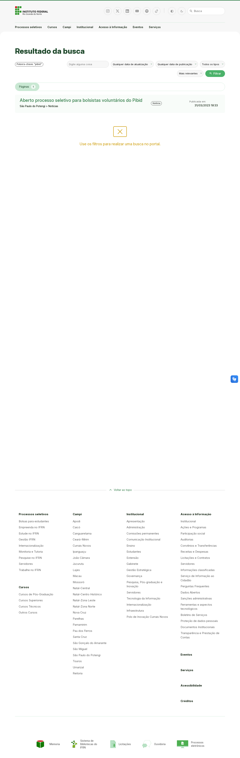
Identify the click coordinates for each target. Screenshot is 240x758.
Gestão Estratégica (139, 570)
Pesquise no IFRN (30, 558)
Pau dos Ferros (82, 631)
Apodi (76, 521)
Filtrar (215, 73)
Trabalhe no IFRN (30, 570)
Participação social (193, 533)
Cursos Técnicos (30, 606)
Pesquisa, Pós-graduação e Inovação (144, 584)
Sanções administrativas (196, 598)
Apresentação (136, 521)
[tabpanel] (120, 104)
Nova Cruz (79, 612)
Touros (77, 661)
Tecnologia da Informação (143, 598)
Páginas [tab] (26, 86)
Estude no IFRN (29, 533)
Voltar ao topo (123, 490)
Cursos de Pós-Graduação (36, 594)
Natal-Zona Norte (84, 606)
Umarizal (78, 667)
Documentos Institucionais (198, 627)
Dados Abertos (190, 592)
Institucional (85, 27)
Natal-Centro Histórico (87, 594)
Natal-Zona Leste (84, 600)
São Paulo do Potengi (86, 655)
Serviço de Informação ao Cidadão (197, 578)
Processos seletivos (28, 27)
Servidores (26, 564)
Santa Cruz (80, 637)
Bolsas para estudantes (34, 521)
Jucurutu (78, 564)
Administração (136, 527)
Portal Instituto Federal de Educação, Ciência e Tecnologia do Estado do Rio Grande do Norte (32, 10)
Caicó (76, 527)
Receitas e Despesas (194, 551)
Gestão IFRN (27, 539)
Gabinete (132, 564)
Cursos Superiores (31, 600)
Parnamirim (80, 624)
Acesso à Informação (113, 27)
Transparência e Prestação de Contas (200, 635)
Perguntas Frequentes (195, 586)
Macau (77, 576)
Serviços (155, 27)
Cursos (52, 27)
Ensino (131, 545)
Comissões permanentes (143, 533)
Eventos (138, 27)
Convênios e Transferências (199, 545)
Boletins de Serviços (194, 615)
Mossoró (78, 582)
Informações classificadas (198, 570)
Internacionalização (31, 545)
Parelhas (78, 618)
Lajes (76, 570)
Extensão (133, 558)
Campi (67, 27)
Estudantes (134, 551)
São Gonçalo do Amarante (89, 643)
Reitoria (77, 673)
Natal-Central (81, 588)
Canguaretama (82, 533)
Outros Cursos (28, 612)
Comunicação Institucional (143, 539)
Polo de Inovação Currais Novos (147, 617)
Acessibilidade (191, 685)
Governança (134, 576)
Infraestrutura (135, 610)
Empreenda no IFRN (32, 527)
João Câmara (81, 558)
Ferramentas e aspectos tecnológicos (196, 607)
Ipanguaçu (79, 551)
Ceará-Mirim (81, 539)
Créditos (187, 701)
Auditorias (187, 539)
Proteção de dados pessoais (199, 621)
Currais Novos (82, 545)
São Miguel (80, 649)
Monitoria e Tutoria (31, 551)
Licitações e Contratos (195, 558)
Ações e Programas (193, 527)
